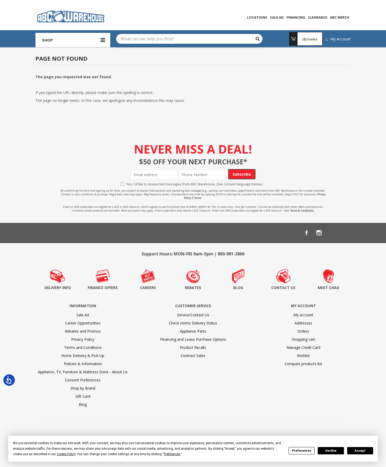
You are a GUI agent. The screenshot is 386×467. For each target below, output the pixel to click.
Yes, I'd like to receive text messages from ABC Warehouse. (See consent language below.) (194, 184)
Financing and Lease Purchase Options (193, 339)
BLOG (238, 287)
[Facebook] (306, 233)
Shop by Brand (82, 388)
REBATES (193, 287)
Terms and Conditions (83, 347)
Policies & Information (83, 363)
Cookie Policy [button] (66, 454)
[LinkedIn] (331, 233)
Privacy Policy (82, 339)
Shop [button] (47, 40)
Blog (83, 404)
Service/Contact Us (193, 314)
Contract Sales (193, 355)
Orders (303, 331)
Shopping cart (303, 339)
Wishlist (303, 355)
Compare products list (303, 363)
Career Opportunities (83, 323)
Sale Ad (82, 314)
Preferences (301, 451)
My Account (340, 38)
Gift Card (82, 396)
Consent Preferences (83, 379)
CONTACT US (283, 287)
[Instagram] (319, 233)
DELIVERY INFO (57, 287)
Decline (330, 451)
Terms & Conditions (302, 210)
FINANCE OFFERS (103, 287)
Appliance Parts (193, 331)
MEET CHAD (328, 287)
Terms (197, 198)
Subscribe (242, 174)
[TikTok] (344, 233)
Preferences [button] (172, 454)
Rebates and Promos (83, 331)
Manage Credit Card (303, 347)
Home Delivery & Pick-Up (82, 355)
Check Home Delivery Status (193, 323)
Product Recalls (193, 347)
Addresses (303, 323)
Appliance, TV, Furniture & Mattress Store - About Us (83, 371)
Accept (360, 451)
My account (303, 314)
